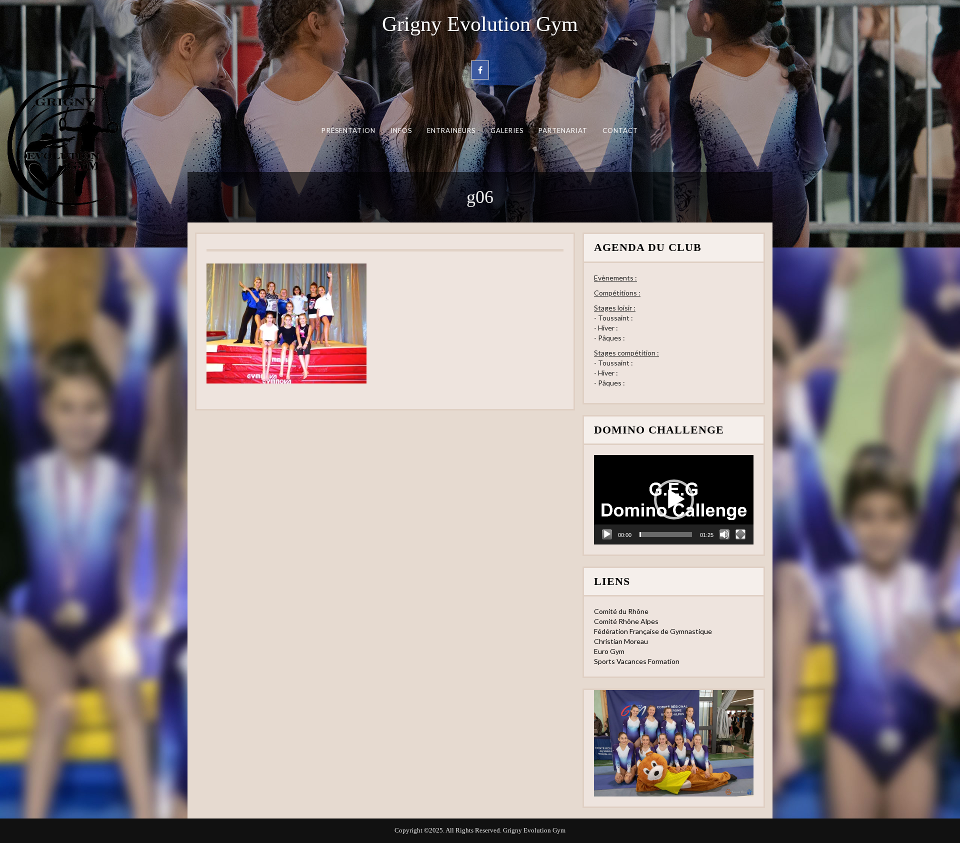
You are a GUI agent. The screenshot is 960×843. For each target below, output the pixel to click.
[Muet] (725, 535)
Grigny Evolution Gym (480, 24)
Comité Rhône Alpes (626, 621)
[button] (674, 500)
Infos (401, 130)
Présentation (349, 130)
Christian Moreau (621, 641)
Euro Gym (609, 651)
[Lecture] (607, 535)
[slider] (666, 534)
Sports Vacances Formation (637, 661)
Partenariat (563, 130)
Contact (620, 130)
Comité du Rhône (621, 611)
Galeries (507, 130)
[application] (674, 499)
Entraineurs (451, 130)
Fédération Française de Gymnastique (653, 631)
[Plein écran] (741, 535)
